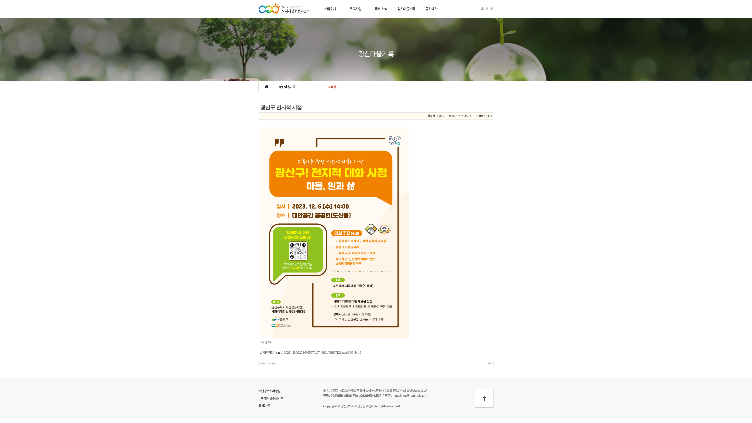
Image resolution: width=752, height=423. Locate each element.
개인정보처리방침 (269, 391)
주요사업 (355, 9)
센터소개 (330, 9)
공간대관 (431, 9)
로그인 (489, 9)
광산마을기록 (406, 9)
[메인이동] (266, 87)
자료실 (332, 87)
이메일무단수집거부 (270, 398)
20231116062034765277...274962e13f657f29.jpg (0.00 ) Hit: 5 (322, 352)
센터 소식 (380, 9)
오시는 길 (264, 406)
